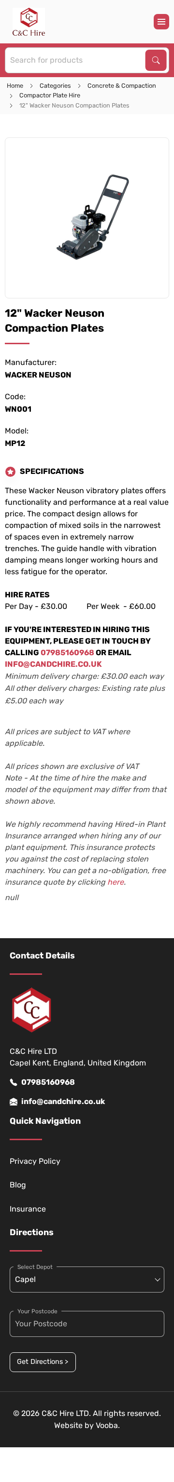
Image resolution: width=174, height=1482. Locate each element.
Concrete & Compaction (121, 85)
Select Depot (35, 1267)
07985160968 (48, 1082)
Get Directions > (42, 1362)
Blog (18, 1184)
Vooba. (108, 1425)
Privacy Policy (35, 1161)
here (115, 882)
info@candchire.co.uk (63, 1101)
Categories (55, 85)
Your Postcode (37, 1311)
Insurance (28, 1208)
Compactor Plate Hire (49, 95)
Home (15, 85)
